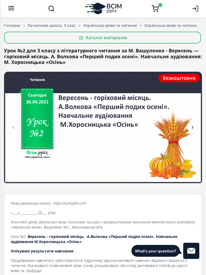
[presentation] (13, 127)
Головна (12, 25)
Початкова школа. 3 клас (52, 25)
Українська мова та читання (110, 25)
